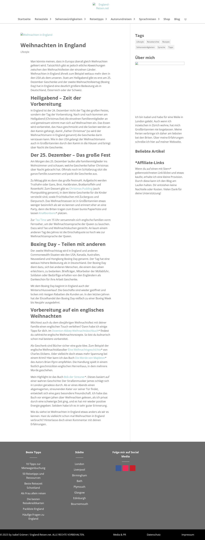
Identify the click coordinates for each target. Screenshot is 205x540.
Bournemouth (79, 504)
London (79, 464)
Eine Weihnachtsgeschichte (84, 349)
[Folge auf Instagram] (125, 468)
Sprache (161, 47)
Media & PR (119, 534)
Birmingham (79, 475)
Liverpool (79, 469)
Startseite (24, 19)
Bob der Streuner (74, 377)
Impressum (188, 534)
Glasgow (79, 492)
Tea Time (40, 220)
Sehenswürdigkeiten (68, 19)
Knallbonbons (47, 213)
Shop (167, 19)
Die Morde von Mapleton (90, 358)
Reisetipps (96, 19)
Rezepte (166, 41)
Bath (79, 481)
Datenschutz (153, 534)
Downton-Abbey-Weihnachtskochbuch (75, 330)
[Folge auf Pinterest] (132, 468)
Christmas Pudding (80, 188)
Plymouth (79, 487)
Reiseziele (41, 19)
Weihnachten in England (53, 45)
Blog (177, 19)
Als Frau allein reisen (33, 493)
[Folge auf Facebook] (118, 468)
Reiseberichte (153, 41)
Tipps (170, 47)
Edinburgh (79, 498)
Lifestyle (24, 51)
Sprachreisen (147, 19)
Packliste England (33, 509)
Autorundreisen (121, 19)
